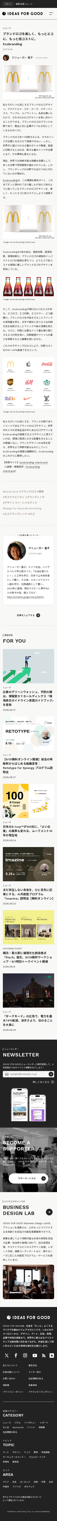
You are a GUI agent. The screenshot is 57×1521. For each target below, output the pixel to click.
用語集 (6, 1385)
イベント (31, 1427)
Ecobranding (10, 180)
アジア (6, 1482)
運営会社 (32, 1365)
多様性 (6, 1462)
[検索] (51, 14)
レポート (44, 1423)
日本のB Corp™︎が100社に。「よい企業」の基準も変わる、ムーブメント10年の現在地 (27, 831)
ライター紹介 (34, 1372)
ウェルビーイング (37, 1457)
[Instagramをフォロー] (25, 1355)
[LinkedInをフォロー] (52, 1355)
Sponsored (18, 1427)
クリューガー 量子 (22, 57)
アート (6, 1452)
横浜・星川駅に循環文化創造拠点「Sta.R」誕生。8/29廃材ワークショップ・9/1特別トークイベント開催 (27, 957)
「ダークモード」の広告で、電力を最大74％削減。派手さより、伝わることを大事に (28, 1020)
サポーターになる (27, 1178)
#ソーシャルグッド (26, 502)
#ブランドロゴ (27, 491)
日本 (14, 1482)
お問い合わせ (9, 1378)
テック (27, 1452)
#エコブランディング (15, 513)
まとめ (6, 1427)
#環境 (40, 491)
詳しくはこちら (41, 1082)
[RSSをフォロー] (44, 1355)
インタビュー (30, 1423)
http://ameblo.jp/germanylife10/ (25, 597)
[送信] (51, 1074)
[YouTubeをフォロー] (34, 1355)
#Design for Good (13, 508)
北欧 (36, 1482)
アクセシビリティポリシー (40, 1392)
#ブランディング (34, 497)
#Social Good (11, 491)
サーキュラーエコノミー (14, 1457)
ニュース (7, 28)
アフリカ (17, 1487)
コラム (17, 1423)
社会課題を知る (35, 1378)
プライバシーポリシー (13, 1392)
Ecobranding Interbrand (33, 462)
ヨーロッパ (25, 1482)
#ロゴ (31, 513)
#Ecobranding (33, 508)
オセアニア (29, 1487)
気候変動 (45, 1452)
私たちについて (10, 1365)
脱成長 (16, 1462)
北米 (51, 1482)
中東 (43, 1482)
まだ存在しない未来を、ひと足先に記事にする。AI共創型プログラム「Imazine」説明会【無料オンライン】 (29, 894)
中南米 (6, 1487)
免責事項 (32, 1385)
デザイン (16, 1452)
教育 (36, 1452)
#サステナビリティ (14, 497)
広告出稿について (11, 1372)
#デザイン (9, 502)
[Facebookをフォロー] (16, 1355)
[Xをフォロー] (6, 1355)
